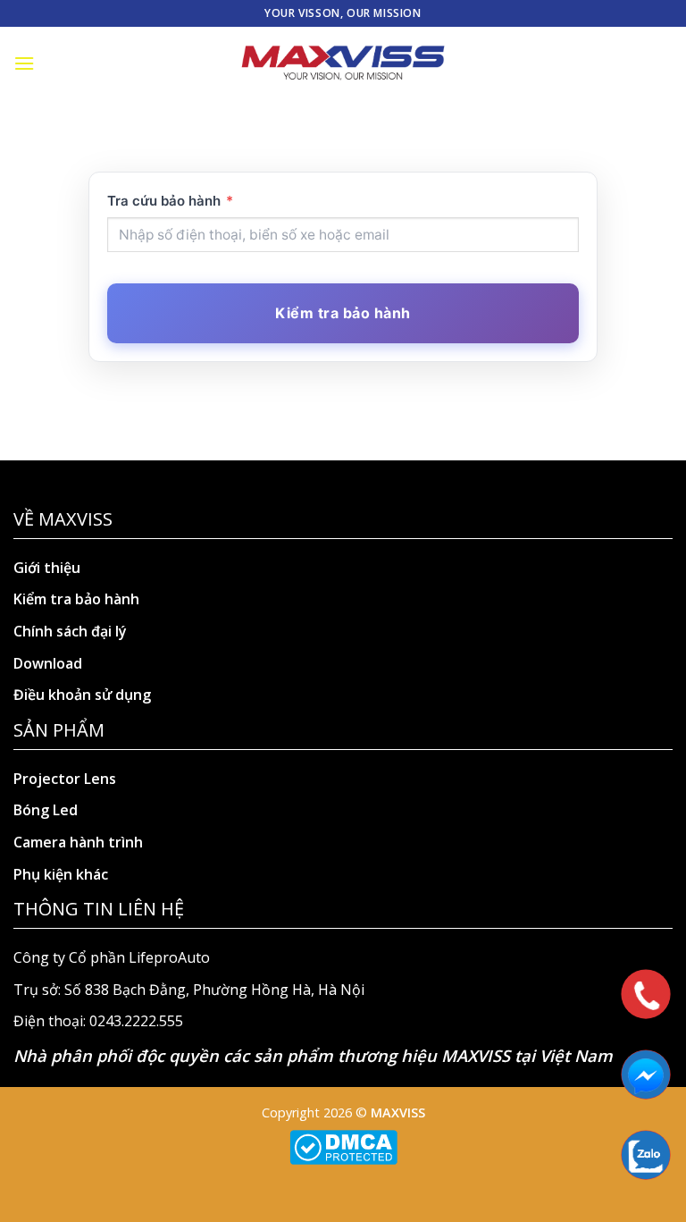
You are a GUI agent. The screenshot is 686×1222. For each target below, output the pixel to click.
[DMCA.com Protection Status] (343, 1145)
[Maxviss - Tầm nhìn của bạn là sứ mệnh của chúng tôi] (343, 63)
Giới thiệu (46, 567)
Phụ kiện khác (60, 874)
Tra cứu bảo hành (170, 200)
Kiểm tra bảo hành (76, 599)
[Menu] (24, 63)
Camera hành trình (78, 842)
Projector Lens (64, 778)
